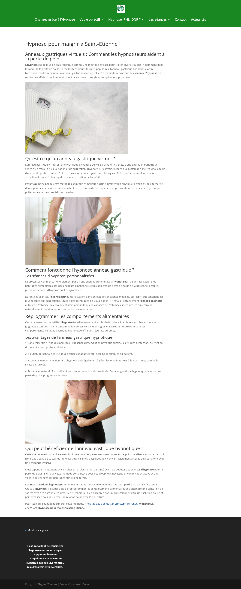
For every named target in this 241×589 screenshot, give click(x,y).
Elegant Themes (47, 584)
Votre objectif (90, 19)
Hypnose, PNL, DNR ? (124, 19)
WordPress (82, 584)
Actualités (198, 19)
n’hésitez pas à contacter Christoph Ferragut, (111, 503)
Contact (180, 19)
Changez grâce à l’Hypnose (55, 19)
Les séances (158, 19)
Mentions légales (38, 530)
